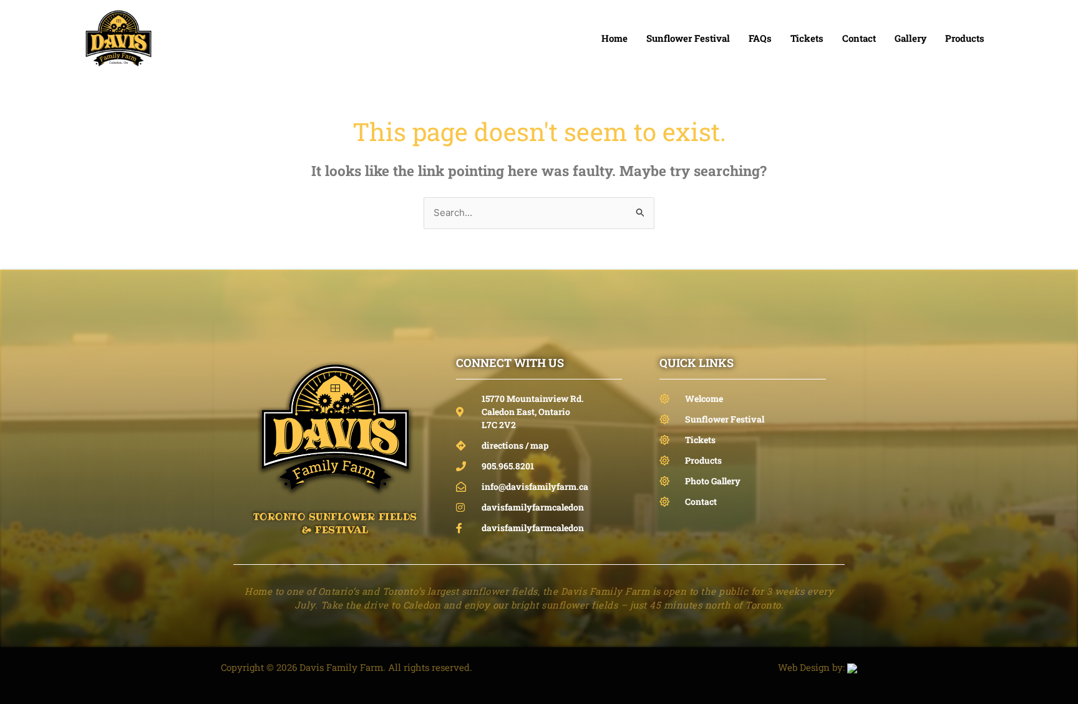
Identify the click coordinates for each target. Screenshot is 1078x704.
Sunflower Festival (688, 38)
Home (614, 38)
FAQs (760, 38)
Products (964, 38)
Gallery (910, 38)
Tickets (806, 38)
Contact (859, 38)
